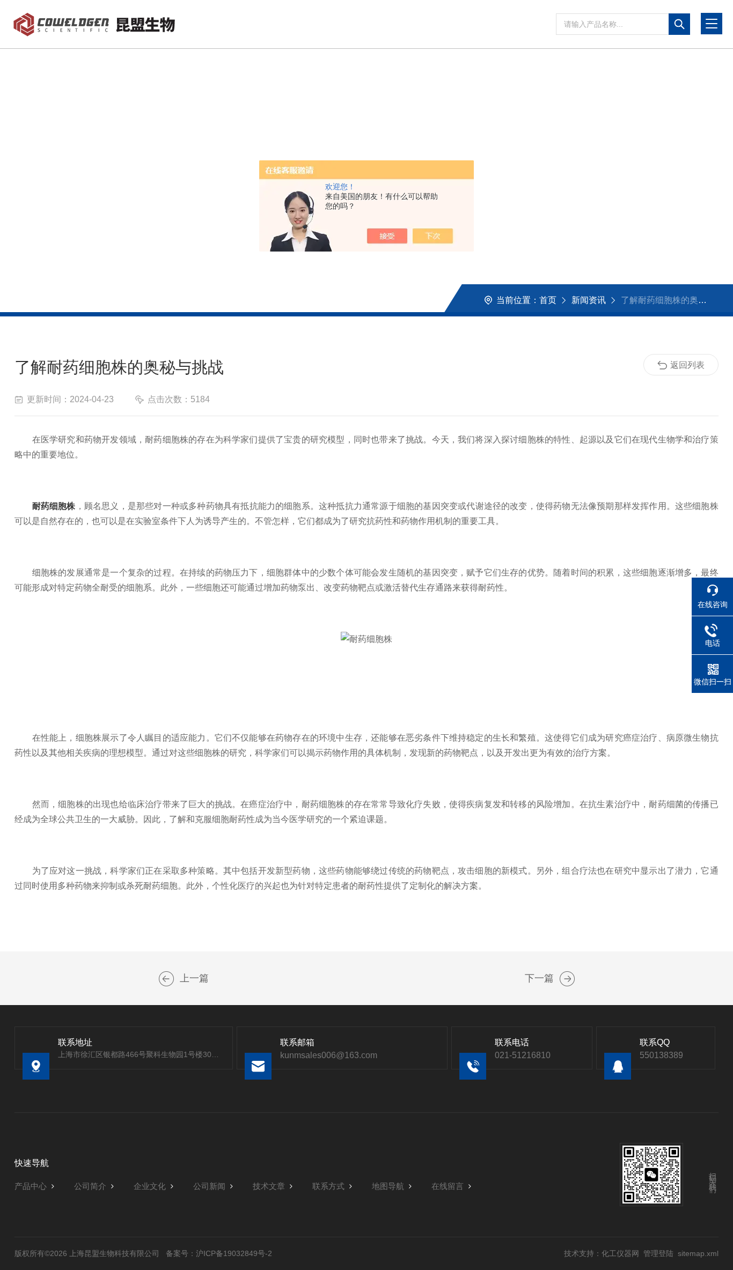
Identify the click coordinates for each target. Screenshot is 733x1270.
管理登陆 (658, 1253)
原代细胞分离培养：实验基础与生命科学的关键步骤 (166, 979)
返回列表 (687, 365)
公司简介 (90, 1186)
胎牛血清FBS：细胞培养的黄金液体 (567, 979)
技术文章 (269, 1186)
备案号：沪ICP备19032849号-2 (219, 1253)
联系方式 (328, 1186)
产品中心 (30, 1186)
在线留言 (447, 1186)
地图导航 (388, 1186)
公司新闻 (209, 1186)
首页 (547, 300)
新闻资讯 (588, 300)
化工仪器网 (620, 1253)
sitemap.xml (698, 1253)
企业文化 (150, 1186)
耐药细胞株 (54, 506)
